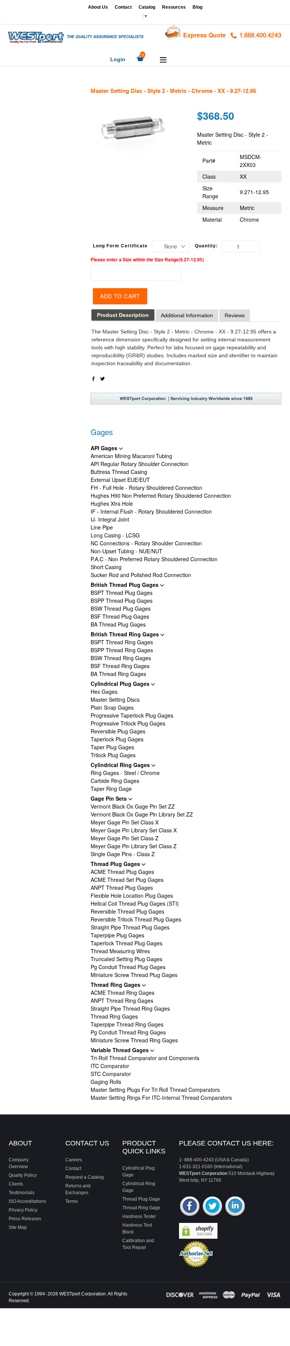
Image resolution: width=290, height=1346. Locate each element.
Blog (197, 7)
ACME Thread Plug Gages (122, 871)
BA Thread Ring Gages (118, 674)
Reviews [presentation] (235, 315)
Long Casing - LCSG (115, 535)
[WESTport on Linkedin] (235, 1206)
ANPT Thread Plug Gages (122, 887)
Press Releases (25, 1218)
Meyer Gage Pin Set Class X (125, 822)
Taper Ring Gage (111, 788)
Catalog (147, 7)
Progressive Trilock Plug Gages (128, 723)
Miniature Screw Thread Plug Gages (134, 975)
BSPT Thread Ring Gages (122, 642)
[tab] (122, 315)
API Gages (105, 448)
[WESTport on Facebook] (190, 1206)
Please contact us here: (226, 1143)
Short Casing (106, 567)
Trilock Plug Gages (113, 755)
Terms (71, 1201)
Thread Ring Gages (116, 984)
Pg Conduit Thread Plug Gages (128, 967)
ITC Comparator (110, 1066)
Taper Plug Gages (112, 747)
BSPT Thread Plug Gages (122, 592)
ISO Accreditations (27, 1201)
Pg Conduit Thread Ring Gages (128, 1032)
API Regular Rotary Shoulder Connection (139, 464)
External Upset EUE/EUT (120, 479)
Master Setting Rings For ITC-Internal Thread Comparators (161, 1097)
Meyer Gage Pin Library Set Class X (134, 830)
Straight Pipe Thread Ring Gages (130, 1008)
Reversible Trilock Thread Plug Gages (136, 919)
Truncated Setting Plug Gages (126, 959)
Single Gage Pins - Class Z (123, 854)
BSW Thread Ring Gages (121, 658)
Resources (174, 7)
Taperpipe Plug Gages (117, 935)
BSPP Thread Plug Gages (122, 600)
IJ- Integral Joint (110, 519)
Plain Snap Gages (112, 707)
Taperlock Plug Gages (117, 739)
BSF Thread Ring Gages (120, 666)
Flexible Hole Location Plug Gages (132, 895)
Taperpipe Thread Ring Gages (127, 1024)
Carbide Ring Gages (115, 780)
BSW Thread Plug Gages (121, 608)
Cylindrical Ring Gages (121, 765)
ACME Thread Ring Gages (122, 992)
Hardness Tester (139, 1216)
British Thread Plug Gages (125, 584)
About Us (98, 7)
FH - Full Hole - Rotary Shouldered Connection (146, 487)
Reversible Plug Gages (118, 731)
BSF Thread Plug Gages (120, 616)
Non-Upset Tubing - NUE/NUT (126, 551)
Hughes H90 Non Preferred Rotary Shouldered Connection (161, 495)
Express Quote (204, 35)
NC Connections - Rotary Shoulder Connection (146, 543)
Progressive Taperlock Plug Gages (132, 715)
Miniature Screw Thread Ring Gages (134, 1040)
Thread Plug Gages (116, 863)
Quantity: (206, 246)
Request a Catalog (84, 1177)
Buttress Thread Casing (119, 471)
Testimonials (21, 1192)
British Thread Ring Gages (125, 634)
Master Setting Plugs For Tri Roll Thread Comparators (155, 1089)
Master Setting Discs (115, 699)
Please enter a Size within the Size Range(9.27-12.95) (147, 259)
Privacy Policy (23, 1210)
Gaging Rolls (106, 1081)
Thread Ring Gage (141, 1207)
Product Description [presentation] (123, 315)
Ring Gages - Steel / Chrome (125, 772)
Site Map (18, 1227)
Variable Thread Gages (120, 1050)
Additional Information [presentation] (187, 315)
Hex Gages (104, 691)
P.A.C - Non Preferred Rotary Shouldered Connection (154, 559)
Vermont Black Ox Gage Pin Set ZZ (133, 806)
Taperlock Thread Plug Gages (126, 943)
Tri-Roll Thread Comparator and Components (145, 1058)
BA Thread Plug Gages (118, 624)
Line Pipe (102, 527)
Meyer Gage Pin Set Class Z (125, 838)
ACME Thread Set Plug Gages (127, 879)
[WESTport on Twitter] (212, 1206)
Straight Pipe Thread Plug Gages (130, 927)
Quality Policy (23, 1175)
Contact (123, 7)
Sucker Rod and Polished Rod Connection (141, 575)
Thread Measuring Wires (120, 951)
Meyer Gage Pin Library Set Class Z (134, 846)
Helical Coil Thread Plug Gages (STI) (135, 903)
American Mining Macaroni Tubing (131, 456)
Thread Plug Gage (141, 1199)
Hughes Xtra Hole (112, 503)
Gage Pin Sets (109, 798)
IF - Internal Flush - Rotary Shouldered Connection (151, 511)
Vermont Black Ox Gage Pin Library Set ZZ (142, 814)
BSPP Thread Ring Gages (122, 650)
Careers (73, 1159)
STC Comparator (111, 1073)
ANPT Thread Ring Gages (122, 1000)
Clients (16, 1184)
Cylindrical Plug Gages (121, 683)
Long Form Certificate (120, 246)
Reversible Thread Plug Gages (127, 911)
